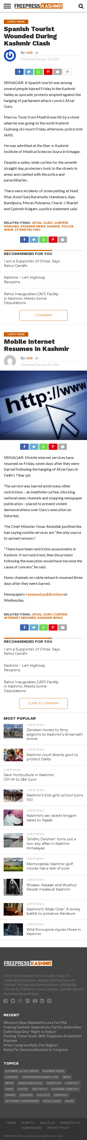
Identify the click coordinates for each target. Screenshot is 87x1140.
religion (26, 1095)
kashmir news (33, 226)
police (67, 226)
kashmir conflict (65, 1089)
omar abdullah (30, 1083)
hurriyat (61, 1095)
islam (69, 1101)
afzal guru (42, 223)
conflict (72, 1083)
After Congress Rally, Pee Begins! (31, 1045)
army (9, 1089)
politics (43, 1095)
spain (8, 229)
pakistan (54, 1083)
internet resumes (20, 618)
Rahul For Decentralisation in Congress (36, 1050)
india (66, 1077)
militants (39, 1089)
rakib (29, 53)
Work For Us (70, 1122)
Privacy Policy (58, 1127)
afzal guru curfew (49, 614)
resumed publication (44, 594)
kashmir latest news (21, 1071)
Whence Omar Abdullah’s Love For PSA (35, 1023)
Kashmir (11, 1077)
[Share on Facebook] (19, 70)
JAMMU (10, 1095)
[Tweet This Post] (28, 70)
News (11, 1122)
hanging (11, 226)
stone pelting (27, 229)
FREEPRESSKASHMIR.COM (40, 1077)
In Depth (27, 1122)
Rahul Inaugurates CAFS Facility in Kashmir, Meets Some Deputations (31, 298)
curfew (61, 223)
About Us (47, 1122)
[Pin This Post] (48, 70)
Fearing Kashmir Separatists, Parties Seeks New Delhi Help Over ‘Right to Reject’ (42, 1029)
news (9, 1083)
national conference (22, 1101)
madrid (53, 226)
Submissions (32, 1127)
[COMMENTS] (67, 70)
